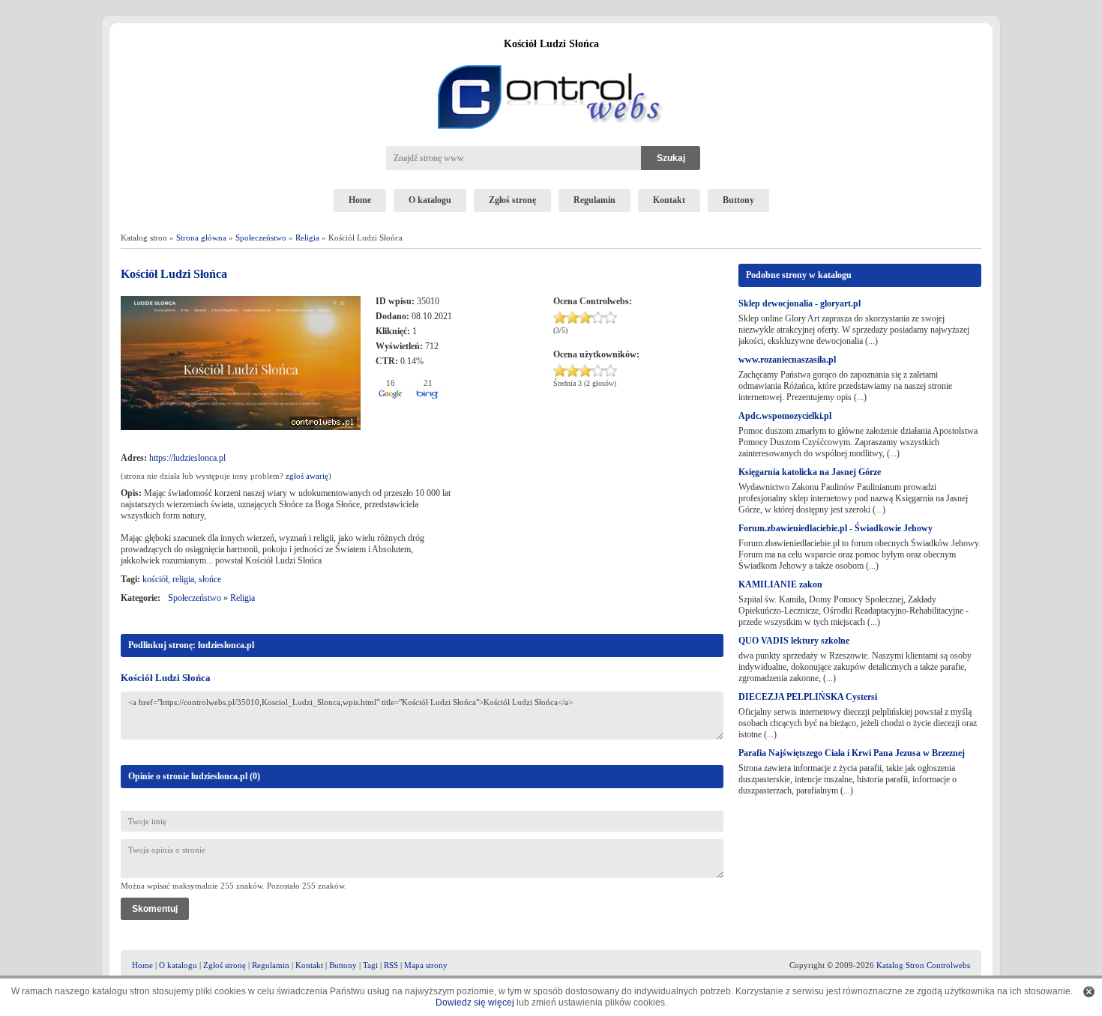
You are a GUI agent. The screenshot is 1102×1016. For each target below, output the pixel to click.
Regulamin (594, 200)
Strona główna (201, 237)
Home (360, 200)
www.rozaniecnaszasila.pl (787, 359)
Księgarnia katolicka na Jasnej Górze (809, 472)
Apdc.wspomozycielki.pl (784, 416)
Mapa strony (426, 965)
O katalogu (430, 200)
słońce (210, 579)
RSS (391, 965)
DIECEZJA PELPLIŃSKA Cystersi (807, 697)
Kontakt (669, 200)
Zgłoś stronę (512, 200)
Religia (307, 237)
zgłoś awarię (307, 475)
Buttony (738, 200)
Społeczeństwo (260, 237)
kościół (155, 579)
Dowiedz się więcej (475, 1002)
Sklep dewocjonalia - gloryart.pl (799, 303)
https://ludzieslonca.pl (187, 458)
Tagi (370, 965)
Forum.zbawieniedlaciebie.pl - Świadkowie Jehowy (835, 528)
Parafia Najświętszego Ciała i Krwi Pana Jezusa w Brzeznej (851, 753)
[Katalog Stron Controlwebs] (551, 59)
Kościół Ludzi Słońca (166, 677)
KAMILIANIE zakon (780, 584)
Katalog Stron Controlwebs (923, 965)
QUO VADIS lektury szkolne (793, 640)
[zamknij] (1089, 991)
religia (183, 579)
